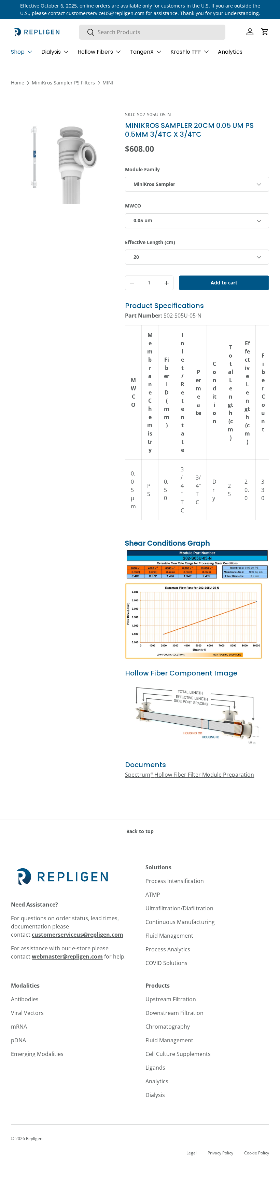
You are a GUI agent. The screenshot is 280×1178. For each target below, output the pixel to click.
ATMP (152, 894)
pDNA (18, 1040)
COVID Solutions (166, 963)
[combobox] (152, 32)
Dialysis (155, 1095)
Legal (191, 1153)
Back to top (140, 831)
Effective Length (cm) (150, 242)
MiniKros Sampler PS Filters (63, 82)
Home (17, 82)
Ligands (155, 1067)
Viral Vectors (27, 1013)
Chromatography (167, 1026)
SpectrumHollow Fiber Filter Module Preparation (189, 774)
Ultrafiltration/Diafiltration (179, 908)
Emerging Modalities (37, 1054)
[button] (264, 31)
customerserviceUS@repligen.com (105, 13)
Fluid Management (169, 935)
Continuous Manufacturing (180, 922)
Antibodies (25, 999)
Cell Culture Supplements (178, 1054)
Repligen (34, 1138)
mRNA (19, 1026)
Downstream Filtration (174, 1013)
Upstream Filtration (170, 999)
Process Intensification (174, 881)
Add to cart (224, 282)
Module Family (142, 169)
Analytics (230, 52)
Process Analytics (167, 949)
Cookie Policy (256, 1153)
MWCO (133, 205)
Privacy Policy (220, 1153)
